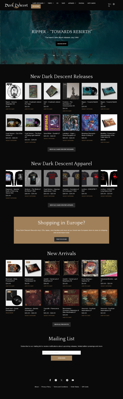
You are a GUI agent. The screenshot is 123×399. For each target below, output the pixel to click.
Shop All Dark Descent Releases (62, 149)
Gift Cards (91, 3)
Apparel (71, 3)
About (37, 387)
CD (57, 3)
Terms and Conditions (61, 387)
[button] (109, 4)
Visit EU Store (61, 239)
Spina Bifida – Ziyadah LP (52, 133)
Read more (9, 313)
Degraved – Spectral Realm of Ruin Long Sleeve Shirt (12, 191)
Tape (63, 3)
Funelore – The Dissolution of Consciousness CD (69, 104)
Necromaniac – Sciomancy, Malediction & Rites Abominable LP (71, 310)
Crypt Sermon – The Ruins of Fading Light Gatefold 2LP (33, 135)
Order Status (75, 387)
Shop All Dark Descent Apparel (61, 205)
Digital (81, 3)
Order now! (61, 44)
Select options (87, 109)
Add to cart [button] (10, 109)
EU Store (36, 6)
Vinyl (50, 3)
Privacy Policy (46, 387)
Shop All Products (61, 324)
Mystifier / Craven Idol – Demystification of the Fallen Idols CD (108, 135)
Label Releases (37, 3)
